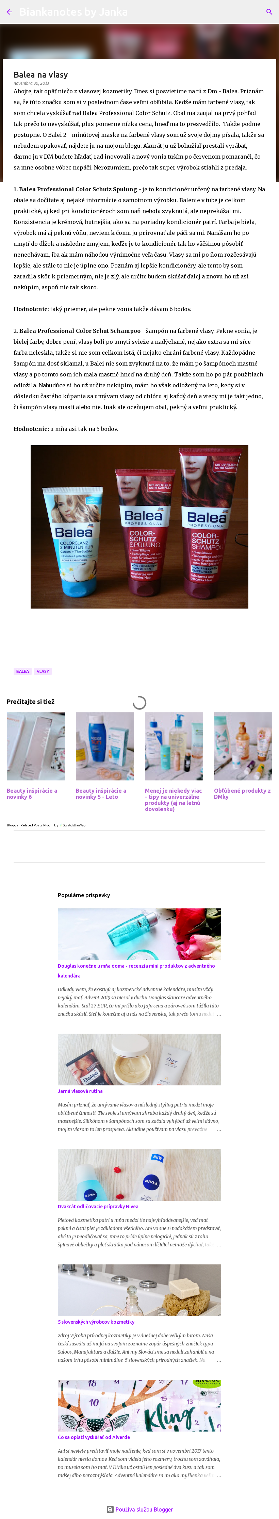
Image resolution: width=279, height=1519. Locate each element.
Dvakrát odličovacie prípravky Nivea (98, 1206)
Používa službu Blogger (143, 1509)
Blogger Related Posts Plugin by (33, 825)
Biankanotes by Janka (73, 11)
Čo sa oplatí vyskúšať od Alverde (94, 1437)
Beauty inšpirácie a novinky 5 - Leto (101, 794)
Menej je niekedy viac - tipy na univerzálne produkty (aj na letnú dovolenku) (173, 800)
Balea (22, 671)
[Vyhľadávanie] (269, 12)
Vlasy (43, 671)
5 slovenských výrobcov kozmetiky (96, 1322)
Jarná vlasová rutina (80, 1091)
